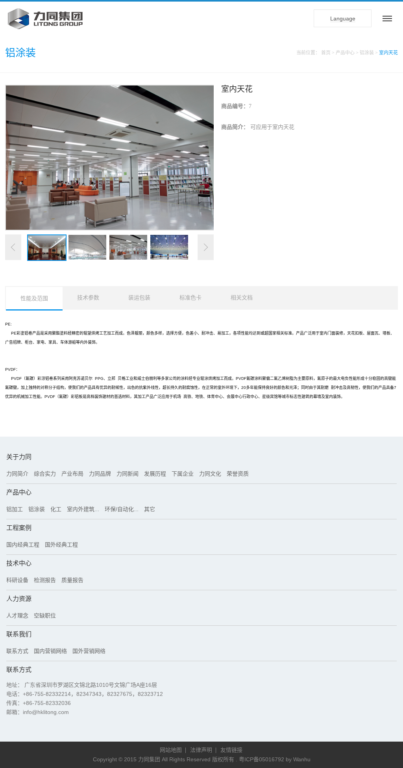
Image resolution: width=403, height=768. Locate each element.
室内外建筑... (83, 509)
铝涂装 (367, 53)
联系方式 (17, 651)
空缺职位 (45, 615)
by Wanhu (298, 759)
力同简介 (17, 473)
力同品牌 (100, 473)
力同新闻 (127, 473)
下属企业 (183, 473)
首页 (326, 53)
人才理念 (17, 615)
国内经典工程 (22, 544)
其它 (149, 509)
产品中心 (345, 53)
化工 (55, 509)
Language (342, 18)
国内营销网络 (50, 651)
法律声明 (201, 750)
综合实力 (45, 473)
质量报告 (72, 580)
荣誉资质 (238, 473)
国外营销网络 (88, 651)
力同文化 (210, 473)
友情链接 (231, 750)
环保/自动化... (122, 509)
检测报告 (45, 580)
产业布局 (72, 473)
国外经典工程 (61, 544)
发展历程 (155, 473)
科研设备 (17, 580)
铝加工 (14, 509)
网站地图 (171, 750)
